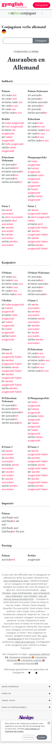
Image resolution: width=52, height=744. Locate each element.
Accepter (41, 737)
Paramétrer (29, 737)
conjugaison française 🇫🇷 (26, 663)
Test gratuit (41, 5)
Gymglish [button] (6, 693)
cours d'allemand (13, 596)
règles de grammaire (25, 642)
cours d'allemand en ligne (15, 580)
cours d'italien (30, 596)
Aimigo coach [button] (8, 700)
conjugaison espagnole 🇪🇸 (21, 657)
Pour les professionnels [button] (14, 707)
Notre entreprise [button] (10, 686)
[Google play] (29, 672)
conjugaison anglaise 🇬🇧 (33, 660)
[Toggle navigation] (41, 13)
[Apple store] (36, 672)
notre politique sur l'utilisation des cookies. (22, 730)
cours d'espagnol (41, 593)
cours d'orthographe (22, 593)
